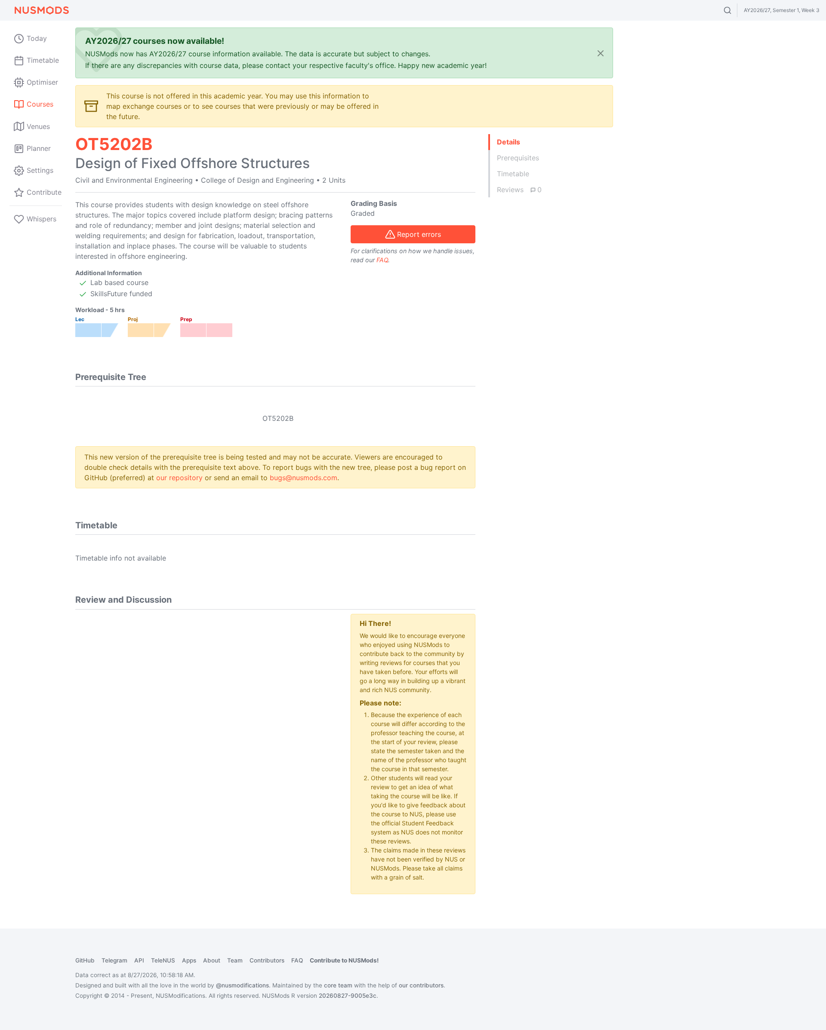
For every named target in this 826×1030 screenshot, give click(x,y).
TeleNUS (163, 960)
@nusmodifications (242, 985)
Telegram (114, 960)
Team (235, 960)
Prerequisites (518, 157)
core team (338, 985)
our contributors (421, 985)
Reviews (519, 189)
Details (508, 142)
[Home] (41, 10)
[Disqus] (206, 721)
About (211, 960)
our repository (179, 477)
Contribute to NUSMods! (344, 960)
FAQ (382, 260)
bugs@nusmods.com (303, 477)
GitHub (85, 960)
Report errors (419, 234)
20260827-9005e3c (347, 995)
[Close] (600, 53)
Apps (189, 960)
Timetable (513, 173)
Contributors (267, 960)
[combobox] (735, 10)
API (139, 960)
